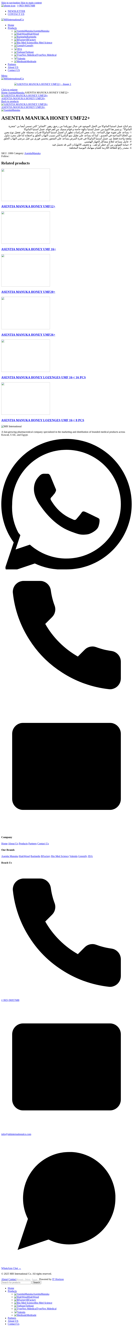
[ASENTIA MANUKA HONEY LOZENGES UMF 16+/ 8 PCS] (25, 413)
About (4, 1279)
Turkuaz (29, 52)
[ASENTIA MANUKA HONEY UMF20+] (25, 285)
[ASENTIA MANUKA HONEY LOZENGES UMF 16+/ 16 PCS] (25, 371)
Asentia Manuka (9, 856)
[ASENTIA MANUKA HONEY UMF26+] (25, 328)
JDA (19, 49)
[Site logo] (12, 19)
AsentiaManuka (41, 31)
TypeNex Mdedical (46, 55)
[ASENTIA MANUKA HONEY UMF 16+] (25, 242)
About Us (13, 843)
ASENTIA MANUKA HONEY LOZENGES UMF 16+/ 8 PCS (42, 420)
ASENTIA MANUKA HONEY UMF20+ (23, 98)
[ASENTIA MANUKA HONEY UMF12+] (25, 200)
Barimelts (31, 36)
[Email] (66, 830)
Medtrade (31, 61)
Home (4, 92)
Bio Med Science (43, 42)
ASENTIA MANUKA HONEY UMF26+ (23, 107)
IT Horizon (58, 1279)
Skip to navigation (11, 2)
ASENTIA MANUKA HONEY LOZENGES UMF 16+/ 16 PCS (43, 377)
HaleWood (33, 33)
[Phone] (66, 699)
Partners (32, 843)
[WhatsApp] (66, 568)
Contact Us (43, 843)
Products (23, 843)
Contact (12, 1279)
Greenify (82, 856)
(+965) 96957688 (26, 5)
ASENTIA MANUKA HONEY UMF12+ (28, 206)
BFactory (31, 39)
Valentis (21, 58)
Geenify (29, 45)
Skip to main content (31, 2)
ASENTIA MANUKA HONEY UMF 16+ (28, 249)
